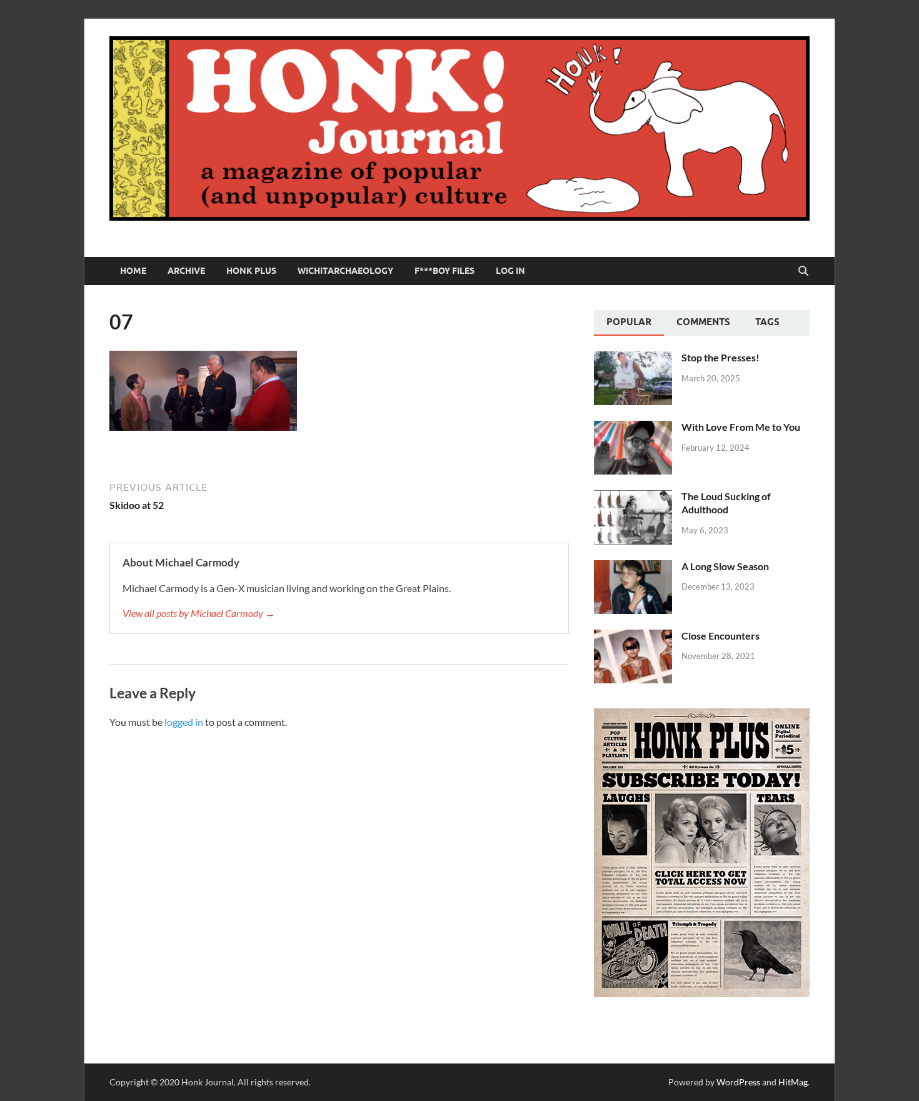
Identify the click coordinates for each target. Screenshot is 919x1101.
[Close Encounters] (633, 637)
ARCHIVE (186, 271)
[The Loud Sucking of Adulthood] (633, 497)
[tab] (629, 323)
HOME (133, 271)
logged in (183, 722)
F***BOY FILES (444, 271)
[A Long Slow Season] (633, 567)
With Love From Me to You (740, 427)
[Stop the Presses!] (633, 358)
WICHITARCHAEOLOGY (345, 271)
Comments (703, 322)
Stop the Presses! (720, 357)
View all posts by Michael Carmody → (199, 613)
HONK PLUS (251, 271)
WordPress (738, 1082)
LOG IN (510, 271)
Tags (767, 322)
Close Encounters (720, 635)
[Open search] (803, 271)
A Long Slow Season (725, 566)
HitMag (793, 1082)
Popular (628, 322)
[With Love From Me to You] (633, 428)
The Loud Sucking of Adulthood (726, 502)
